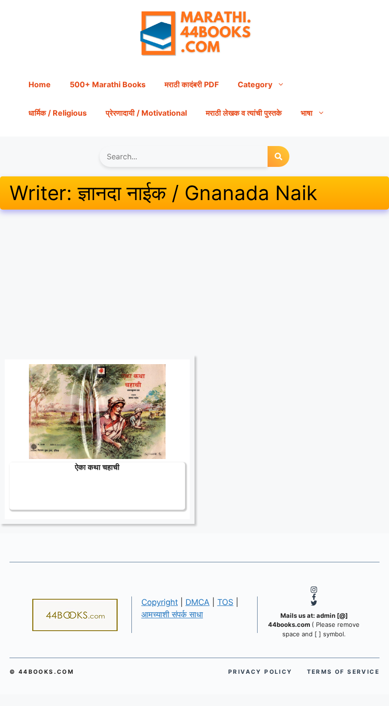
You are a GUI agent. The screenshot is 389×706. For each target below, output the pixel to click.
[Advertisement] (194, 284)
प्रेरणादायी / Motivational (146, 113)
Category (255, 84)
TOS (225, 602)
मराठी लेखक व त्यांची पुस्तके (244, 113)
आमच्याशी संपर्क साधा (172, 614)
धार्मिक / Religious (57, 113)
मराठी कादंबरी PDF (192, 84)
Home (39, 84)
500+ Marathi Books (108, 84)
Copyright (159, 602)
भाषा (307, 113)
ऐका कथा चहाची (97, 466)
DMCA (197, 602)
